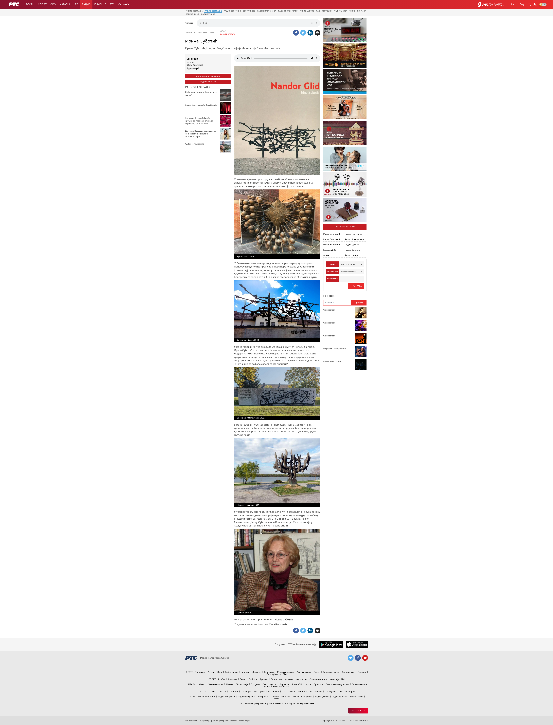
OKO (53, 4)
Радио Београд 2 (213, 11)
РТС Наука (246, 691)
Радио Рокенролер (288, 11)
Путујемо (255, 684)
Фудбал (221, 679)
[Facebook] (296, 33)
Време (317, 672)
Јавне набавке (275, 703)
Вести (30, 4)
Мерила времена (285, 672)
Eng (522, 4)
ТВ (76, 4)
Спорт (42, 4)
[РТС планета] (491, 4)
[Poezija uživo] (345, 107)
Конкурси (290, 703)
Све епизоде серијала (208, 76)
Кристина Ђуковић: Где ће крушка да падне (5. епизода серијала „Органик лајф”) (199, 121)
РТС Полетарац (347, 691)
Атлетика (289, 679)
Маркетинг (260, 703)
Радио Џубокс (307, 11)
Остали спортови (318, 679)
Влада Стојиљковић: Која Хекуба (201, 105)
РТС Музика (331, 691)
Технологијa (242, 684)
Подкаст (361, 672)
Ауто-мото (301, 679)
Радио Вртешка (324, 11)
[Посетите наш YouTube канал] (365, 658)
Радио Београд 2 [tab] (197, 87)
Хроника (245, 672)
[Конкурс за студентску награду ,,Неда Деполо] (345, 81)
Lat (513, 4)
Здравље (284, 684)
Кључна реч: (332, 279)
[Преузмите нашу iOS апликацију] (357, 644)
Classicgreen (329, 310)
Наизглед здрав (281, 686)
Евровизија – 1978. (332, 361)
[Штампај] (317, 33)
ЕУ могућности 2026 (276, 674)
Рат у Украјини (304, 672)
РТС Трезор (316, 691)
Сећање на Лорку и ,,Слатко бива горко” (201, 93)
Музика (229, 684)
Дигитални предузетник (337, 684)
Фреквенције (192, 14)
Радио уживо (208, 14)
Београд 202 (249, 11)
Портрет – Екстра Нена (334, 348)
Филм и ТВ (297, 684)
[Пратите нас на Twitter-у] (351, 658)
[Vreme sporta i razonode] (345, 184)
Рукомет (264, 679)
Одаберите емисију (349, 271)
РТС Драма (259, 691)
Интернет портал (305, 703)
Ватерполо (276, 679)
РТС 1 (206, 691)
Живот (202, 684)
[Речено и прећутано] (345, 159)
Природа (318, 684)
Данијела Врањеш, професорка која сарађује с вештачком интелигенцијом (200, 134)
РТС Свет (233, 691)
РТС (112, 4)
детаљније (193, 68)
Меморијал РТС (337, 679)
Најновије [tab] (329, 295)
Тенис (243, 679)
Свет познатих (270, 684)
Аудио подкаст (208, 82)
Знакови (192, 58)
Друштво (256, 672)
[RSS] (535, 4)
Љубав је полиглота (194, 144)
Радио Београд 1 (194, 11)
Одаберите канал (348, 264)
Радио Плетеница (266, 11)
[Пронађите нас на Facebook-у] (358, 658)
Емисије (100, 4)
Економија (269, 672)
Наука (308, 684)
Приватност (191, 720)
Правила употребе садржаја (223, 720)
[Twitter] (303, 33)
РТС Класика (288, 691)
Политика (200, 672)
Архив (352, 11)
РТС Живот (273, 691)
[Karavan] (345, 133)
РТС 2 (214, 691)
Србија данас (231, 672)
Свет (219, 672)
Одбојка (253, 679)
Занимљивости (215, 684)
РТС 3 (223, 691)
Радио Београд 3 (232, 11)
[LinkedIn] (310, 33)
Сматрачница (348, 672)
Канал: (332, 264)
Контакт (361, 11)
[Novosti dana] (345, 30)
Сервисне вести (331, 672)
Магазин (65, 4)
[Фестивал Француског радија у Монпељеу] (345, 55)
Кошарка (232, 679)
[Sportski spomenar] (345, 210)
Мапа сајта (358, 710)
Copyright (203, 720)
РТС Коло (302, 691)
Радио (86, 4)
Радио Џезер (340, 11)
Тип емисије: (332, 271)
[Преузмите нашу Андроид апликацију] (331, 644)
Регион (211, 672)
